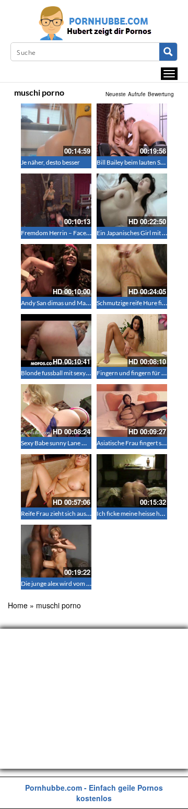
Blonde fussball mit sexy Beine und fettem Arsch (85, 373)
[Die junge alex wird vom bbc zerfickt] (56, 551)
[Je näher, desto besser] (56, 129)
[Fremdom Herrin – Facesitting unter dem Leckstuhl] (56, 200)
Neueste (115, 94)
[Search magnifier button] (168, 52)
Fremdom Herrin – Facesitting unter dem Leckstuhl (90, 233)
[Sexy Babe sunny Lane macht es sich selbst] (56, 410)
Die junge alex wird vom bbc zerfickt (70, 583)
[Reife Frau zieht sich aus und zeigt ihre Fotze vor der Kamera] (56, 480)
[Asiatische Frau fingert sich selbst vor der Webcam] (132, 410)
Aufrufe (137, 94)
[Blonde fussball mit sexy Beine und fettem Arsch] (56, 340)
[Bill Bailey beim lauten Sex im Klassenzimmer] (132, 129)
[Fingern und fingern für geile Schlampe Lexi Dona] (132, 340)
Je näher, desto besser (50, 162)
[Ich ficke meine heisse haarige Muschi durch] (132, 480)
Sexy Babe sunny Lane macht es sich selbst (77, 443)
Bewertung (161, 94)
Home (18, 605)
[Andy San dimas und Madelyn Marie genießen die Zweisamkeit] (56, 270)
